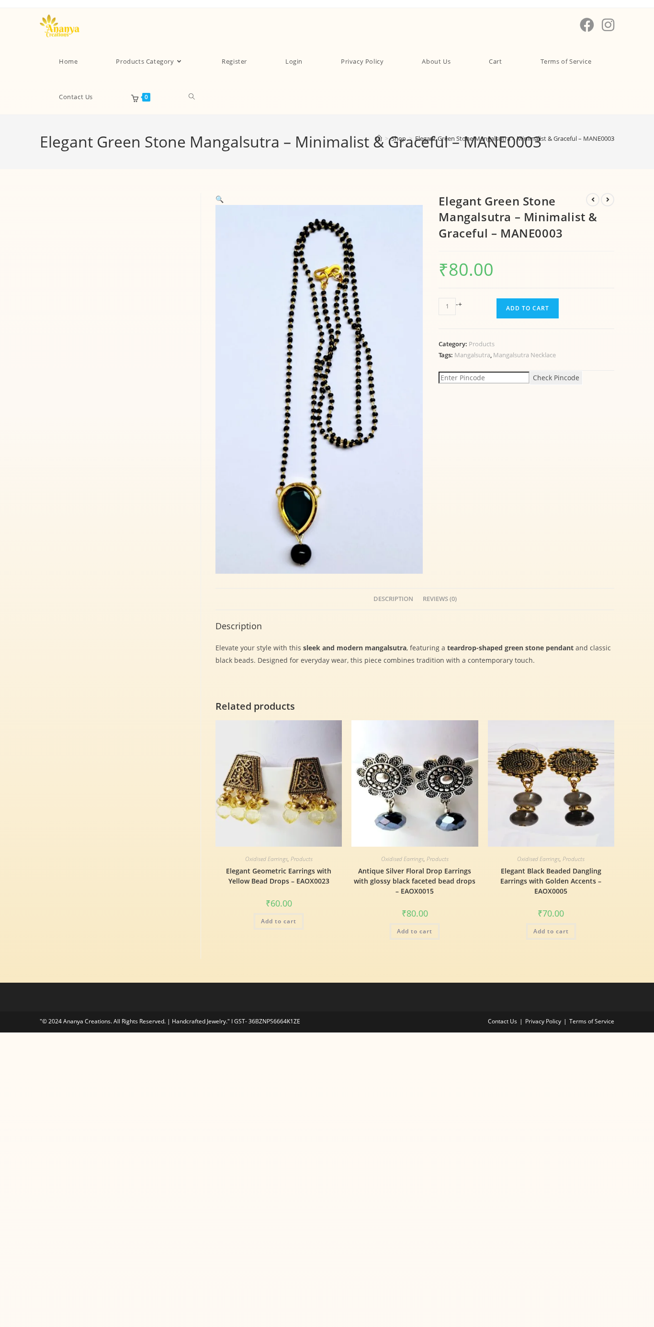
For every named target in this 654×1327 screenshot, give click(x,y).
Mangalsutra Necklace (524, 355)
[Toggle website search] (191, 96)
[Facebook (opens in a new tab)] (587, 25)
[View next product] (607, 199)
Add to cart (527, 308)
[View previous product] (592, 199)
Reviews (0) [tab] (440, 599)
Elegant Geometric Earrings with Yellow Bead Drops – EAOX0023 (278, 875)
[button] (219, 199)
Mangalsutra (472, 355)
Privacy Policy (543, 1021)
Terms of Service (591, 1021)
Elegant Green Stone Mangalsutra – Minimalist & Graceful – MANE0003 (514, 138)
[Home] (379, 138)
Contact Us (502, 1021)
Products (482, 344)
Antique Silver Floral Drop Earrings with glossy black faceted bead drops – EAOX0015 (414, 881)
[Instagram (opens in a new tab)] (608, 25)
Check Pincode (556, 377)
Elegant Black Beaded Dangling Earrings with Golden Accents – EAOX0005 (550, 881)
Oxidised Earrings (266, 859)
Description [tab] (393, 599)
